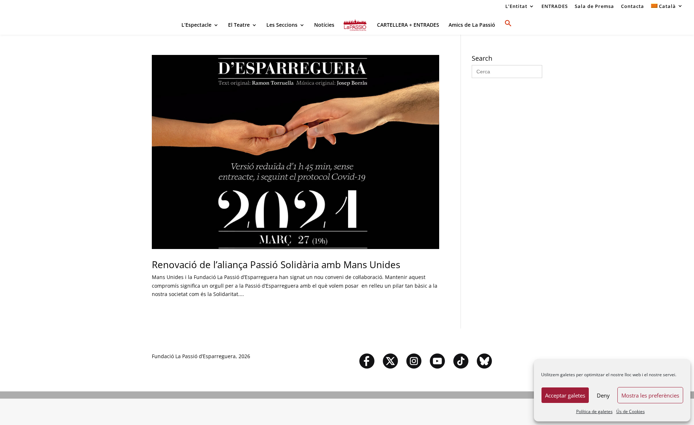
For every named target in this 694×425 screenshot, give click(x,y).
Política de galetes (594, 411)
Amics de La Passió (472, 25)
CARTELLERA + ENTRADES (408, 25)
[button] (508, 27)
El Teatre (239, 25)
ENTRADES (554, 6)
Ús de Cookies (630, 411)
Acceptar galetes (565, 395)
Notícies (324, 25)
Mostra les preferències (650, 395)
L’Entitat (516, 6)
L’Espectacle (196, 25)
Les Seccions (281, 25)
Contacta (632, 6)
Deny (603, 395)
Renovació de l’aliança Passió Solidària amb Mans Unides (276, 264)
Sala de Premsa (594, 6)
